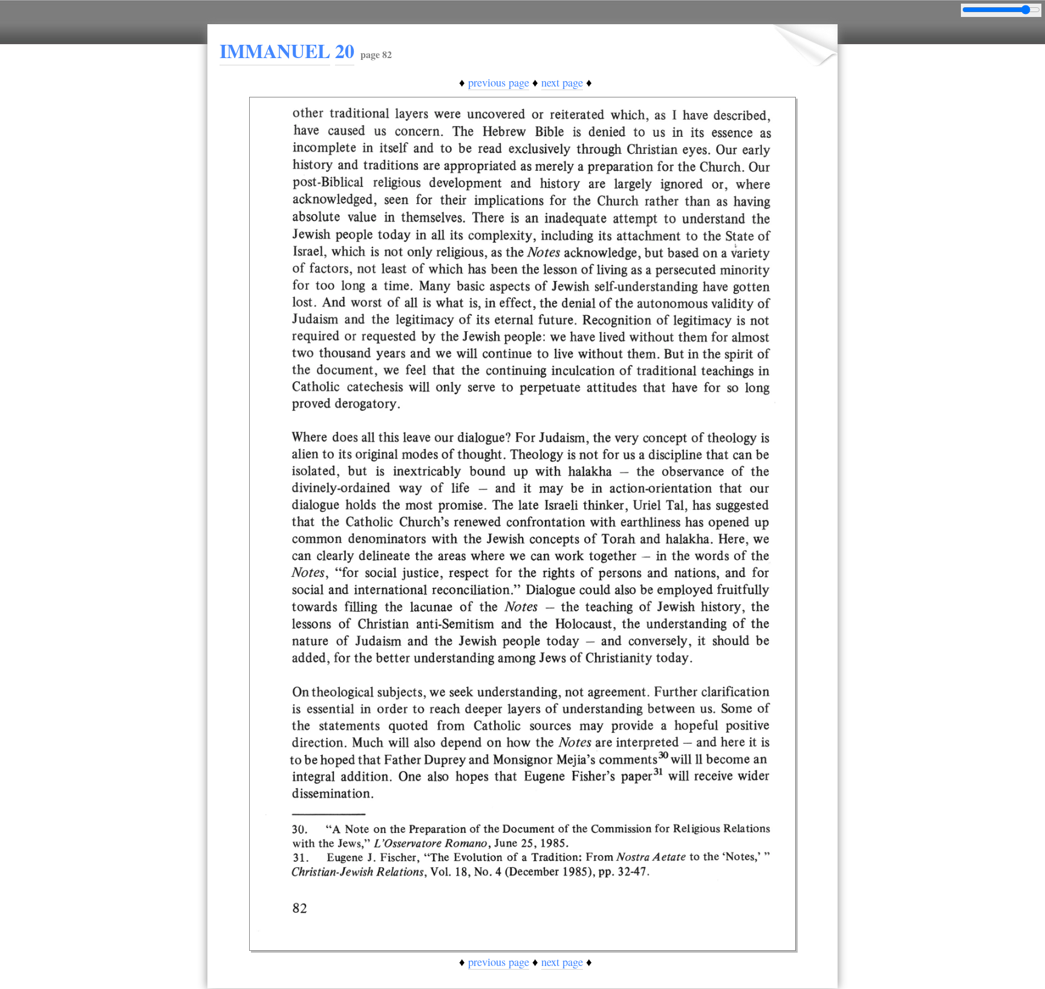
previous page (498, 82)
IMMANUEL (275, 50)
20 (344, 50)
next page (562, 82)
